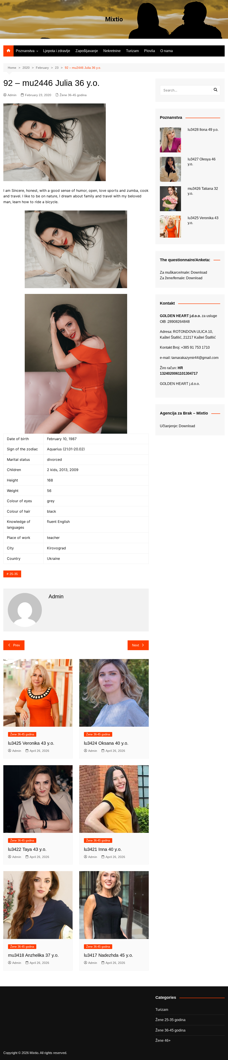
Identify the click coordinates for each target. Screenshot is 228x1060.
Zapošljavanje (86, 51)
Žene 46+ (163, 1040)
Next (135, 645)
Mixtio (114, 19)
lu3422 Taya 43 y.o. (27, 849)
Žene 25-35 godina (170, 1020)
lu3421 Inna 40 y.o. (103, 849)
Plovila (149, 51)
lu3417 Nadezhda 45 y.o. (108, 955)
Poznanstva (25, 51)
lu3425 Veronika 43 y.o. (31, 743)
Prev (16, 645)
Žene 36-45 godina (73, 95)
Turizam (132, 51)
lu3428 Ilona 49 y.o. (203, 129)
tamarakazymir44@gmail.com (194, 358)
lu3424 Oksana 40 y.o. (106, 743)
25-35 (14, 574)
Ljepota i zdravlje (56, 51)
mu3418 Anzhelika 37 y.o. (33, 955)
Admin (12, 95)
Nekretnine (112, 51)
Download (199, 272)
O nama (166, 51)
